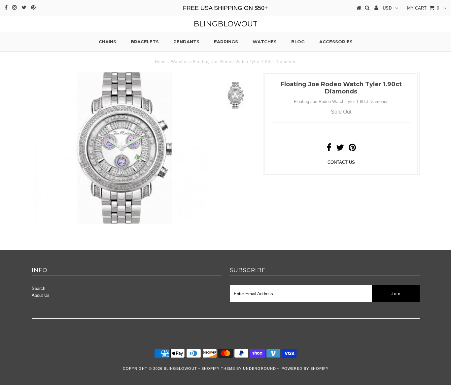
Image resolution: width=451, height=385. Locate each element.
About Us (41, 295)
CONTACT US (341, 162)
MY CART (423, 8)
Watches (265, 41)
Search (38, 288)
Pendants (186, 41)
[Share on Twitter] (340, 149)
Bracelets (145, 41)
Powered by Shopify (305, 368)
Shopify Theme (218, 368)
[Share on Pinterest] (352, 149)
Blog (298, 41)
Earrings (226, 41)
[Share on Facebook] (329, 149)
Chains (107, 41)
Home (161, 61)
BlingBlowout (225, 23)
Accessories (336, 41)
